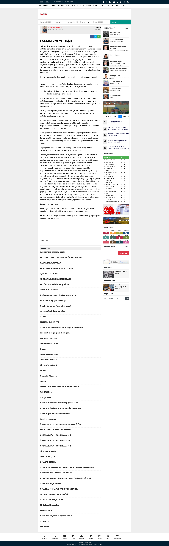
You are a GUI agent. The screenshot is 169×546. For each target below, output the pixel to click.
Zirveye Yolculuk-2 (48, 360)
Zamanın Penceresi (48, 338)
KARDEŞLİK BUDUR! (114, 90)
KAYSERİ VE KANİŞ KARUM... (52, 499)
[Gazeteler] (120, 1)
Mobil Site (44, 538)
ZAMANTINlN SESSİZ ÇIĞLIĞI (52, 252)
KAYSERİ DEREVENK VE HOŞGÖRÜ (54, 494)
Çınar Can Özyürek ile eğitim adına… (56, 516)
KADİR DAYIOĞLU (115, 82)
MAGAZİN (74, 6)
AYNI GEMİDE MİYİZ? (114, 35)
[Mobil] (103, 1)
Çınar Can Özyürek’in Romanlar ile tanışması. (60, 408)
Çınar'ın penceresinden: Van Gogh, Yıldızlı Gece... (62, 327)
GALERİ (110, 6)
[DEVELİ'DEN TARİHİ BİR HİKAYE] (108, 274)
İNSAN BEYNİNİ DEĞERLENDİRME (117, 70)
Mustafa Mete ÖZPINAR (118, 68)
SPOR (68, 6)
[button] (122, 5)
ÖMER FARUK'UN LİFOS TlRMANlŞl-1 (55, 446)
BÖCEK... (43, 381)
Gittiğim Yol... (46, 397)
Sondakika (55, 538)
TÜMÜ (126, 28)
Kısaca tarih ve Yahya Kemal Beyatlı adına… (60, 386)
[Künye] (124, 1)
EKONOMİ (53, 6)
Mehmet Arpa (114, 75)
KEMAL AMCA (46, 510)
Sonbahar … (45, 526)
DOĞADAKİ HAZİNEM (49, 343)
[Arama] (106, 1)
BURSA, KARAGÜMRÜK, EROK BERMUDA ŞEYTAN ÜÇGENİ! (117, 64)
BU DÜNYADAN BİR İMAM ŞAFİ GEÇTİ (55, 284)
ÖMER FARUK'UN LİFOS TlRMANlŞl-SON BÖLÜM (60, 424)
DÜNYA (88, 6)
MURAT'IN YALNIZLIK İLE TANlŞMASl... (56, 429)
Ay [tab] (128, 116)
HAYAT (43, 316)
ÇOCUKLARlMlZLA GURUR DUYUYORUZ (113, 122)
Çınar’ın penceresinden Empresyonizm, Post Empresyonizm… (67, 467)
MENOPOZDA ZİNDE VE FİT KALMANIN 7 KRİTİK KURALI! (116, 135)
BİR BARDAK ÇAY (47, 456)
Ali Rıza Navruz (115, 95)
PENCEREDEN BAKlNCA (50, 290)
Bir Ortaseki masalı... (49, 505)
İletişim (100, 538)
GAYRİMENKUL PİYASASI (50, 263)
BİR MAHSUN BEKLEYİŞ (49, 322)
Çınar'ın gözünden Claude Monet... (55, 413)
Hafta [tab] (124, 116)
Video (73, 538)
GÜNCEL (45, 6)
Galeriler (64, 538)
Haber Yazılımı (98, 544)
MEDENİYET (45, 370)
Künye (107, 538)
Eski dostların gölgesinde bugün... (55, 333)
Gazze (43, 349)
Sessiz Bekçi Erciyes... (49, 354)
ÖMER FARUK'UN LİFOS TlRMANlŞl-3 (55, 435)
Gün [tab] (120, 116)
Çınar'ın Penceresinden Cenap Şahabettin (59, 403)
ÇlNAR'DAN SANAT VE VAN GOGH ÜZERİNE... (59, 489)
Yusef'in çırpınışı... (48, 419)
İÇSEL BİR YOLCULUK (49, 273)
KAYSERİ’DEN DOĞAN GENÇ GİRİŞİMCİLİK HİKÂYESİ (121, 287)
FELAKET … (44, 521)
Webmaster (117, 538)
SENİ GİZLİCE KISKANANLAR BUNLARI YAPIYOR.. (119, 78)
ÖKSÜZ (111, 97)
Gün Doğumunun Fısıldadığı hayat (55, 306)
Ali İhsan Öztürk (115, 89)
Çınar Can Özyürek (116, 39)
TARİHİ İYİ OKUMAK (114, 84)
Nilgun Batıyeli (115, 55)
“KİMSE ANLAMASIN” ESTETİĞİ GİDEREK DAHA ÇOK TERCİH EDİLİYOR (116, 148)
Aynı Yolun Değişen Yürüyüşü (53, 300)
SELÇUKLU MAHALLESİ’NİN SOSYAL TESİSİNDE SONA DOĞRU (115, 141)
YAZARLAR (102, 6)
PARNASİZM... (46, 392)
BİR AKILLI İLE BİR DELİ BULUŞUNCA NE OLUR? (116, 51)
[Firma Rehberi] (114, 1)
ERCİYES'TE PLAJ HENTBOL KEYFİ (62, 2)
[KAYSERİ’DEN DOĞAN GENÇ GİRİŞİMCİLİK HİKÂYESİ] (108, 287)
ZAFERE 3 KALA (113, 57)
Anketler (90, 538)
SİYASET (61, 6)
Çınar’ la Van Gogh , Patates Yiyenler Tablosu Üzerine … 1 (65, 478)
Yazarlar (81, 538)
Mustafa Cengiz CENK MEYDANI (117, 47)
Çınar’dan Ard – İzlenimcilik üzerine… (57, 473)
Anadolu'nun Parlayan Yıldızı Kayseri (56, 268)
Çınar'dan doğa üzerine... (51, 483)
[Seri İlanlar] (117, 1)
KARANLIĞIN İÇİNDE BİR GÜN (52, 311)
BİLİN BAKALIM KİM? (48, 451)
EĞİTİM (82, 6)
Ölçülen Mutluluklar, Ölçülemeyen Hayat (58, 295)
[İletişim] (110, 1)
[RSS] (127, 1)
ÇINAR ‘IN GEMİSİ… (48, 462)
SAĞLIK (95, 6)
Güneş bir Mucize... (48, 376)
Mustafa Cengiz (115, 62)
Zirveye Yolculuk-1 (48, 365)
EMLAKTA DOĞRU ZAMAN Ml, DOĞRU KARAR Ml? (61, 257)
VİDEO (117, 6)
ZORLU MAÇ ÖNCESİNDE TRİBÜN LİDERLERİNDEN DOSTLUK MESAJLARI (116, 129)
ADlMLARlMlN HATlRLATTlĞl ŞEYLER (55, 279)
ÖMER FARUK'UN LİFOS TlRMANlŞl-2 (55, 440)
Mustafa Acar (114, 33)
